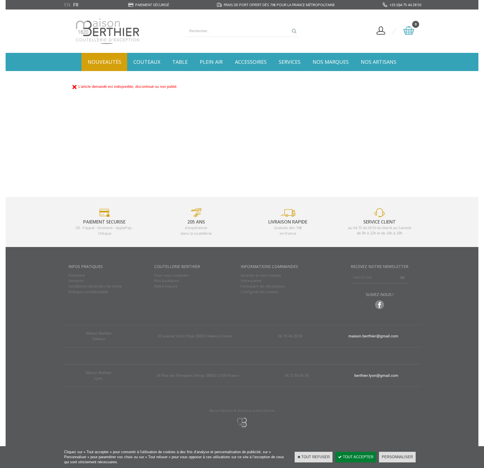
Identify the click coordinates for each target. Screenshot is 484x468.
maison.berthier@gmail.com (373, 336)
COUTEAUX (146, 61)
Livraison (76, 280)
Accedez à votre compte (261, 275)
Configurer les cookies (260, 291)
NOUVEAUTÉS (104, 61)
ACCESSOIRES (251, 61)
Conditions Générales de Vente (95, 286)
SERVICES (290, 61)
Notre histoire (166, 286)
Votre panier (251, 280)
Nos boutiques (166, 280)
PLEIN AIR (211, 61)
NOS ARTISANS (378, 61)
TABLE (180, 61)
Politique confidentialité (88, 291)
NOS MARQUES (331, 61)
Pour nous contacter (171, 275)
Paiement (76, 275)
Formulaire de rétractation (263, 286)
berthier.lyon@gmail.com (376, 375)
